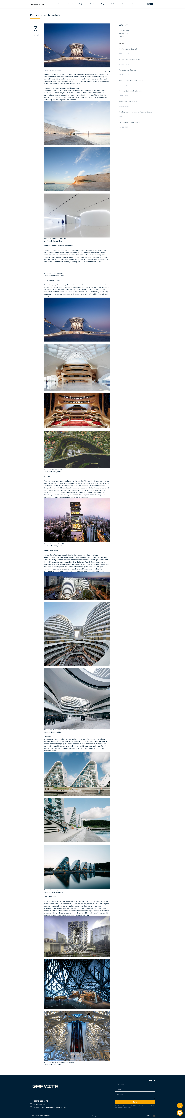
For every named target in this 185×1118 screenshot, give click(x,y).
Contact (134, 4)
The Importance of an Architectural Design (135, 112)
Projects (82, 4)
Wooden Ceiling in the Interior (130, 91)
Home (60, 4)
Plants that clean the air (128, 101)
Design (121, 36)
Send (135, 1102)
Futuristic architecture (127, 70)
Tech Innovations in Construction (131, 122)
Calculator (112, 4)
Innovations (123, 33)
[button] (180, 1105)
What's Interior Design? (128, 49)
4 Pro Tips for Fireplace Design (131, 80)
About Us (70, 4)
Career (124, 4)
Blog (102, 4)
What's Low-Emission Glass (129, 59)
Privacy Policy (151, 1105)
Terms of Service (122, 1107)
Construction (124, 30)
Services (93, 4)
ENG (149, 4)
